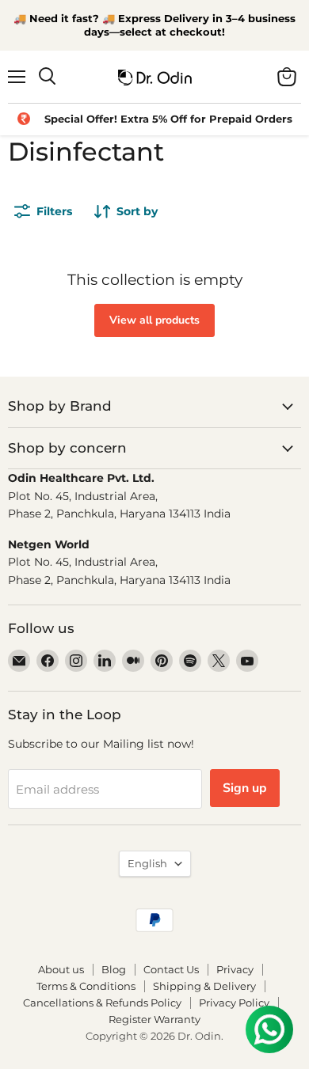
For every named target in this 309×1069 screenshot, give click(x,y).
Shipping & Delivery (204, 986)
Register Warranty (154, 1019)
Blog (113, 969)
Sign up (245, 788)
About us (61, 969)
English (147, 863)
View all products (154, 320)
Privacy (235, 969)
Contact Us (171, 969)
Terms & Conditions (85, 986)
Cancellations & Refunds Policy (102, 1002)
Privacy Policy (234, 1002)
